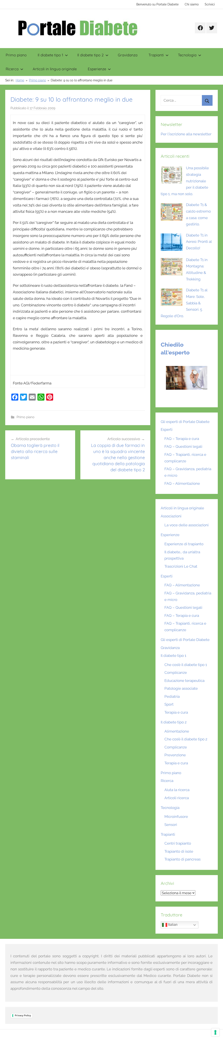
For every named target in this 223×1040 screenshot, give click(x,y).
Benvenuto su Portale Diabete (157, 4)
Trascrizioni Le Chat (180, 566)
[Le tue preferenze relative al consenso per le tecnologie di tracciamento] (215, 1032)
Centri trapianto (177, 843)
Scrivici (210, 4)
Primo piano (16, 55)
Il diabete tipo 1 (50, 55)
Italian (172, 925)
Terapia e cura (176, 712)
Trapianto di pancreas (182, 859)
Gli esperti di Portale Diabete (185, 421)
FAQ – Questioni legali (183, 446)
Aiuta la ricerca (176, 790)
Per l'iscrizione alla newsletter (186, 134)
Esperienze (97, 69)
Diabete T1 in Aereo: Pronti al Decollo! (199, 241)
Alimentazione (176, 731)
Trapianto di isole (178, 851)
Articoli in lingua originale (55, 69)
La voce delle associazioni (186, 525)
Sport (169, 704)
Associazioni (171, 516)
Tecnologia (187, 55)
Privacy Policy (23, 1015)
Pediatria (172, 696)
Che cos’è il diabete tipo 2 (185, 739)
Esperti (166, 429)
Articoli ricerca (176, 798)
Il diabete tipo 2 (90, 55)
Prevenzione (175, 755)
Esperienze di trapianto (183, 544)
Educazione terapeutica (184, 680)
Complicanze (175, 672)
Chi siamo (192, 4)
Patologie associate (181, 688)
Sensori (170, 824)
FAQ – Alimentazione (182, 483)
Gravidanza (127, 55)
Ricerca (12, 69)
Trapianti (156, 55)
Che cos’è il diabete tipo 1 (185, 665)
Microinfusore (176, 816)
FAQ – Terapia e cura (181, 438)
